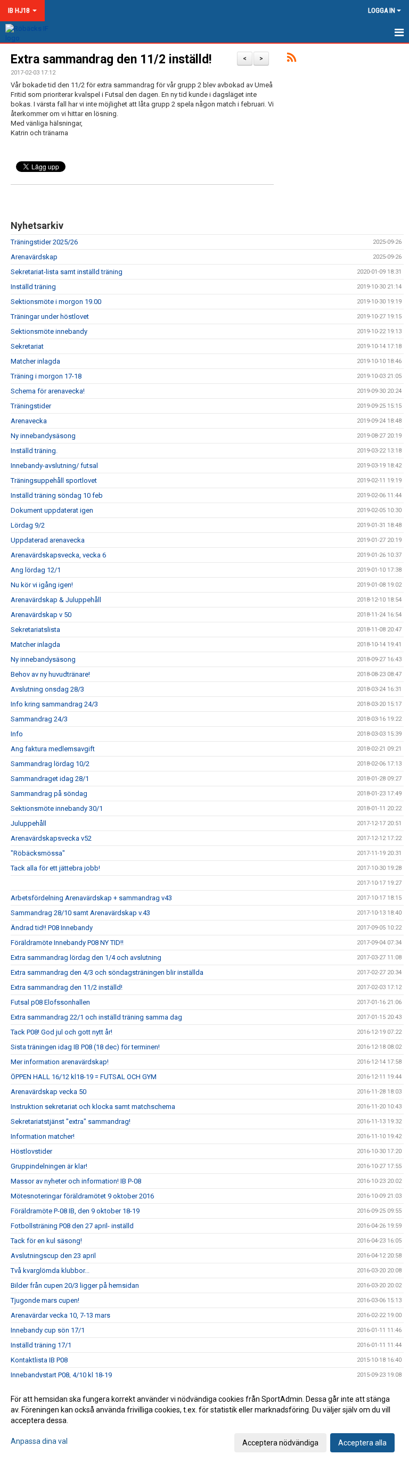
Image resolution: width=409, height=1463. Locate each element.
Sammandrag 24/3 (39, 719)
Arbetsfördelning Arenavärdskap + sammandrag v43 (91, 898)
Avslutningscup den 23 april (53, 1256)
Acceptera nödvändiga (280, 1443)
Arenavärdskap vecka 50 (48, 1092)
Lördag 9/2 (28, 525)
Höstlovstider (31, 1151)
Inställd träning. (34, 451)
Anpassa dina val (39, 1441)
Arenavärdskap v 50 (41, 615)
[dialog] (204, 1420)
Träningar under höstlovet (50, 316)
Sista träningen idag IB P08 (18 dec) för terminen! (85, 1047)
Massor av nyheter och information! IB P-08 (76, 1181)
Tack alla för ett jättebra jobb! (55, 868)
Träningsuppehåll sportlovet (54, 480)
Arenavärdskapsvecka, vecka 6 (58, 555)
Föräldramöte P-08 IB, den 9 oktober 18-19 (75, 1211)
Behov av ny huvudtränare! (50, 674)
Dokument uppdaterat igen (52, 510)
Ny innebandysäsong (43, 436)
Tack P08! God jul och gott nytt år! (61, 1032)
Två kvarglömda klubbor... (50, 1271)
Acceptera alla (362, 1443)
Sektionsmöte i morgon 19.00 (56, 302)
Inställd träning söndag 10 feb (57, 495)
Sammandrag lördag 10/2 (50, 764)
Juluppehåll (28, 823)
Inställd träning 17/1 (41, 1345)
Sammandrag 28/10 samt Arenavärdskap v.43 (80, 913)
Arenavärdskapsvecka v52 (51, 838)
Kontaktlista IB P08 (39, 1360)
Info (17, 734)
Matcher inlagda (35, 361)
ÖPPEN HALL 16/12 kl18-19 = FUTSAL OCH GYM (84, 1077)
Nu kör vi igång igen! (42, 585)
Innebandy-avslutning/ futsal (54, 466)
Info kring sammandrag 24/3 (54, 704)
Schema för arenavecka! (48, 391)
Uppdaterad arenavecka (48, 540)
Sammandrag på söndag (49, 794)
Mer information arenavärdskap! (60, 1062)
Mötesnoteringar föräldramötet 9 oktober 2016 (82, 1196)
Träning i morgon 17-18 (46, 376)
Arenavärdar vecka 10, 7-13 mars (60, 1315)
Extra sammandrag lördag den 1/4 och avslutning (86, 957)
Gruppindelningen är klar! (49, 1166)
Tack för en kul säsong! (46, 1241)
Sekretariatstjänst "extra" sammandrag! (70, 1121)
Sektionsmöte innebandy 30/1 (57, 808)
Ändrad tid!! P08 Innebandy (52, 928)
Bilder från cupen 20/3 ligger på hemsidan (75, 1285)
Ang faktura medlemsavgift (53, 749)
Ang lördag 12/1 (36, 570)
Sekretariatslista (35, 630)
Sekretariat (27, 346)
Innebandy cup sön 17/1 (48, 1330)
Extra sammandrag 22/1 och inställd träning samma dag (96, 1017)
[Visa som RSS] (291, 59)
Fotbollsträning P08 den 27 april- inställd (72, 1226)
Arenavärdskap (34, 257)
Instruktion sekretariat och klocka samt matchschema (93, 1107)
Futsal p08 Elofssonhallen (50, 1002)
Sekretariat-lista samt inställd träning (66, 272)
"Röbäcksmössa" (38, 853)
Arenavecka (29, 421)
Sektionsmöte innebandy (49, 331)
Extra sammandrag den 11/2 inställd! (111, 59)
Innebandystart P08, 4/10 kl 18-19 (61, 1375)
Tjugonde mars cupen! (45, 1300)
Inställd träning (33, 287)
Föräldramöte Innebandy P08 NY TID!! (67, 943)
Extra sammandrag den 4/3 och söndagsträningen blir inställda (107, 972)
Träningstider (31, 406)
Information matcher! (43, 1136)
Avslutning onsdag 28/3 (47, 689)
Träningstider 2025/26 (44, 242)
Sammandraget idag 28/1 (50, 779)
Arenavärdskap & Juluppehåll (56, 600)
